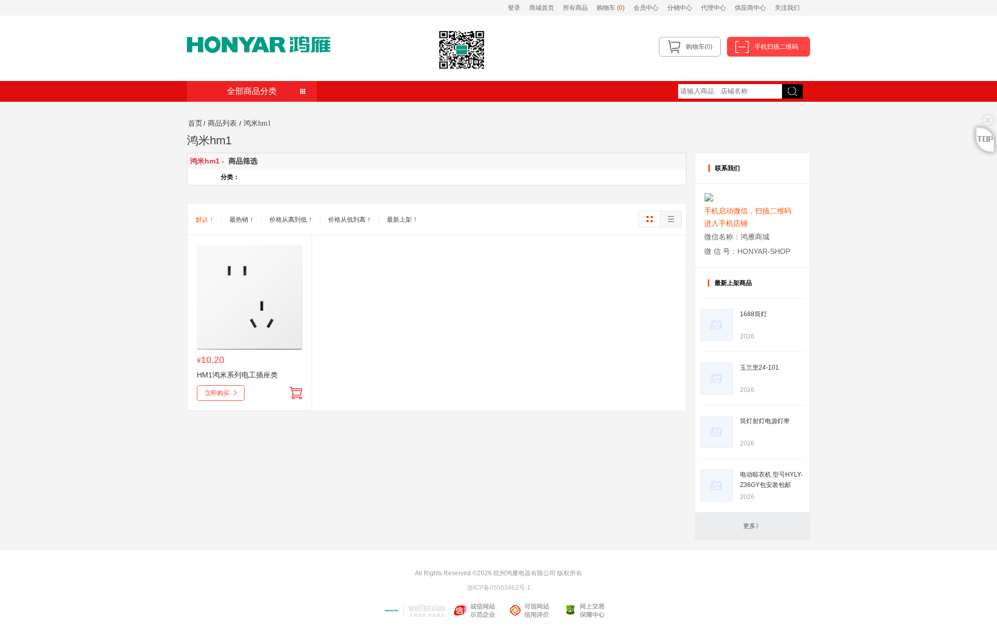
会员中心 (646, 7)
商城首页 (541, 7)
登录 (514, 7)
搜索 (788, 87)
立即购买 (217, 393)
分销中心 (679, 7)
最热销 (241, 219)
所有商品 (575, 7)
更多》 (752, 526)
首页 (195, 123)
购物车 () (611, 7)
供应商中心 (750, 7)
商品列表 (222, 123)
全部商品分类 (252, 91)
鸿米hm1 (257, 123)
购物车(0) (699, 46)
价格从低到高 (349, 219)
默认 (204, 219)
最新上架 (402, 219)
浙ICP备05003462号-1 (499, 587)
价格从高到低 (291, 219)
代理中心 (713, 7)
